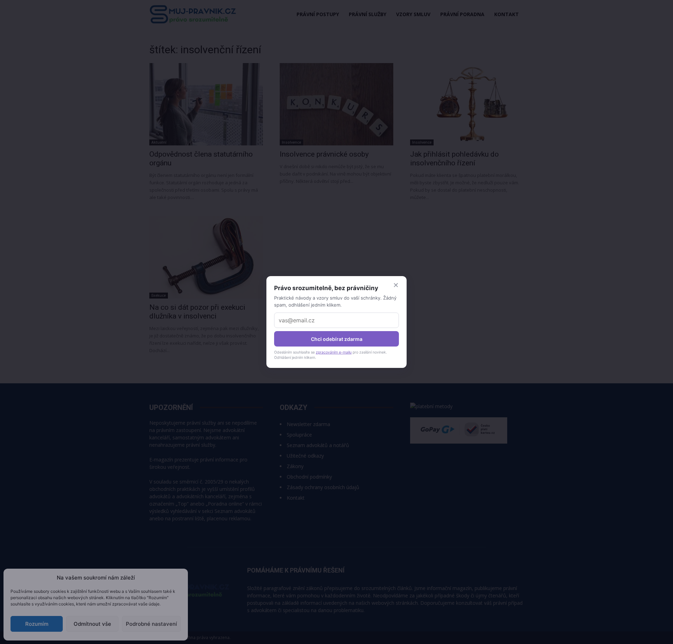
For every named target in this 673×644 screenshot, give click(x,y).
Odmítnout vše (92, 624)
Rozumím (36, 624)
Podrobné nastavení (151, 624)
